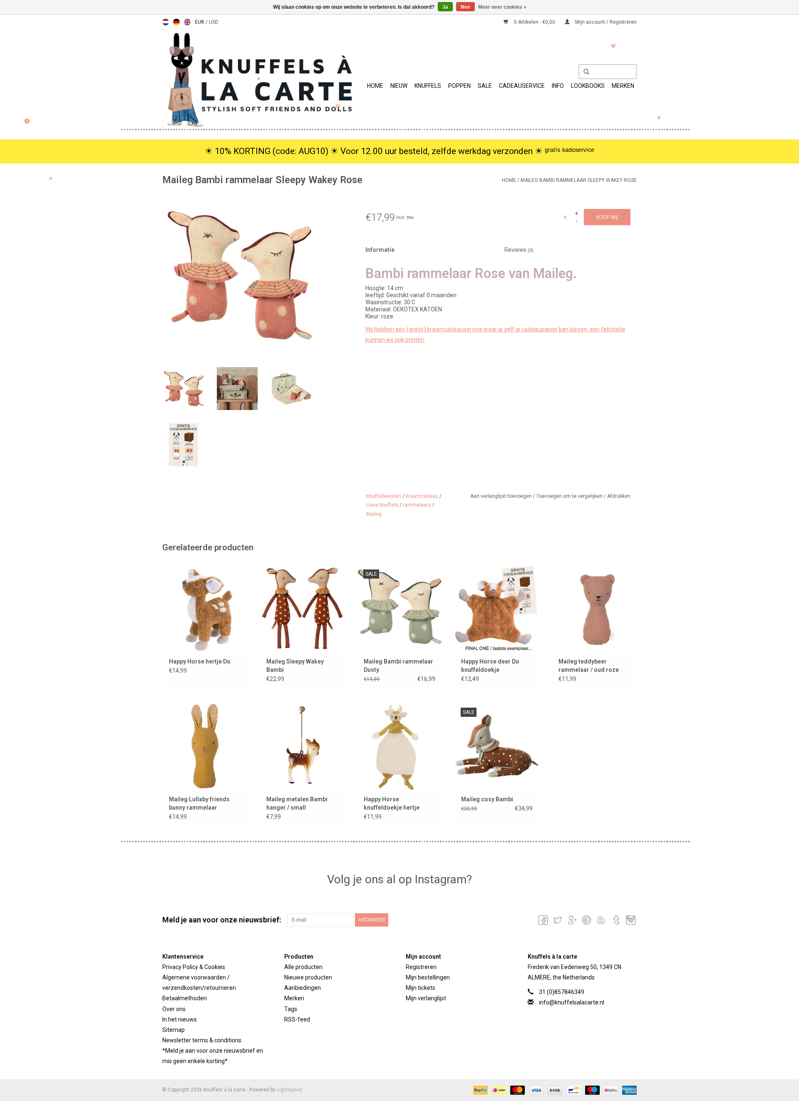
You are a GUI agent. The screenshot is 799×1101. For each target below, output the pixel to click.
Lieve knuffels (382, 505)
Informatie (380, 249)
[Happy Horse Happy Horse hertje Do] (204, 607)
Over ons (174, 1009)
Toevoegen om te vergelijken (570, 496)
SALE (485, 85)
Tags (290, 1009)
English (187, 22)
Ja (445, 7)
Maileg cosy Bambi (487, 799)
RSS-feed (297, 1019)
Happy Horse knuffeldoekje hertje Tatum (391, 804)
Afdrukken (618, 496)
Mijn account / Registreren (605, 22)
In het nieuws (179, 1019)
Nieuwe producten (308, 977)
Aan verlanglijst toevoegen (501, 496)
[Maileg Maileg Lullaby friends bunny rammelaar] (204, 745)
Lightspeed (289, 1090)
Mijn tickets (420, 987)
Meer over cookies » (502, 7)
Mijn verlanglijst (426, 998)
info (558, 85)
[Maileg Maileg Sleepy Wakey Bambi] (302, 607)
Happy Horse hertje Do (200, 661)
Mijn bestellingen (428, 977)
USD (213, 22)
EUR (200, 22)
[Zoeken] (583, 72)
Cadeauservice (522, 85)
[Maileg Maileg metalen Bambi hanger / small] (302, 745)
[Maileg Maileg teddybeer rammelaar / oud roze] (594, 607)
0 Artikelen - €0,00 (534, 22)
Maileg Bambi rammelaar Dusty (398, 665)
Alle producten (303, 967)
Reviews (518, 249)
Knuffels (427, 85)
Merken (623, 85)
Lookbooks (588, 85)
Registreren (421, 967)
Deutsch (176, 22)
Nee (465, 7)
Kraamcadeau (422, 496)
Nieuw (398, 85)
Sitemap (173, 1029)
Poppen (459, 85)
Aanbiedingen (302, 987)
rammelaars (417, 505)
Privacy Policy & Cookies (193, 967)
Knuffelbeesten (383, 496)
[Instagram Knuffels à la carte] (630, 920)
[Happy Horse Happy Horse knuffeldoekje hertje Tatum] (399, 745)
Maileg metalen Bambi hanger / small (297, 803)
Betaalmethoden (184, 998)
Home (375, 85)
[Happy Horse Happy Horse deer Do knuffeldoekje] (496, 607)
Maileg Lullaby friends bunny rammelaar (199, 803)
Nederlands (165, 22)
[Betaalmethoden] (479, 1090)
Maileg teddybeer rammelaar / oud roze (588, 665)
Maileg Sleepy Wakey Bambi (295, 665)
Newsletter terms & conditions (201, 1040)
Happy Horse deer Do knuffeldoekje (490, 665)
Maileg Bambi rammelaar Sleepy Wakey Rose (579, 180)
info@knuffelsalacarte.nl (571, 1002)
